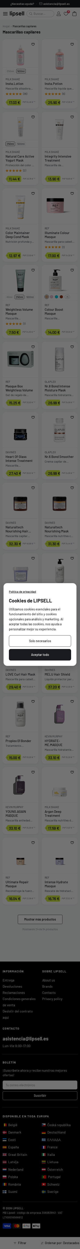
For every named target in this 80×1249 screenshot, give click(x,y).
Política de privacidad (22, 591)
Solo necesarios (40, 641)
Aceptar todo (40, 655)
